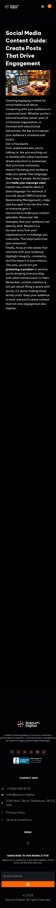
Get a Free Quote (17, 144)
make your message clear (28, 183)
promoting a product (20, 269)
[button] (42, 6)
